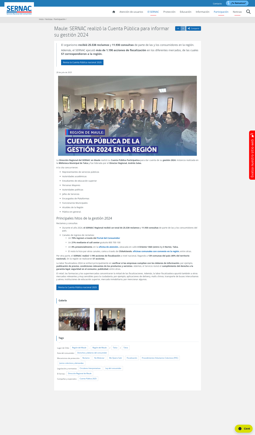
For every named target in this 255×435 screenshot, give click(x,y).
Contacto (217, 3)
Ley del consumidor (113, 368)
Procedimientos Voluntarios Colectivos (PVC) (160, 358)
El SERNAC (153, 11)
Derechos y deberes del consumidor (92, 353)
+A (179, 28)
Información (202, 11)
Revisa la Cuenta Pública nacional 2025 (82, 62)
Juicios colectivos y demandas (71, 363)
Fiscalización (132, 358)
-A (183, 28)
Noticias (237, 11)
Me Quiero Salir (115, 358)
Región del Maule (79, 347)
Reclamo (86, 358)
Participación (221, 11)
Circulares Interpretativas (90, 368)
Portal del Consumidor (108, 238)
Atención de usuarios (131, 11)
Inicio (41, 19)
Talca (115, 347)
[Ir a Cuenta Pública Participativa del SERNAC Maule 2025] (74, 319)
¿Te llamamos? (238, 3)
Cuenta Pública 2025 (88, 378)
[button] (248, 12)
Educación (185, 11)
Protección (169, 11)
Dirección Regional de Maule (79, 373)
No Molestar (99, 358)
